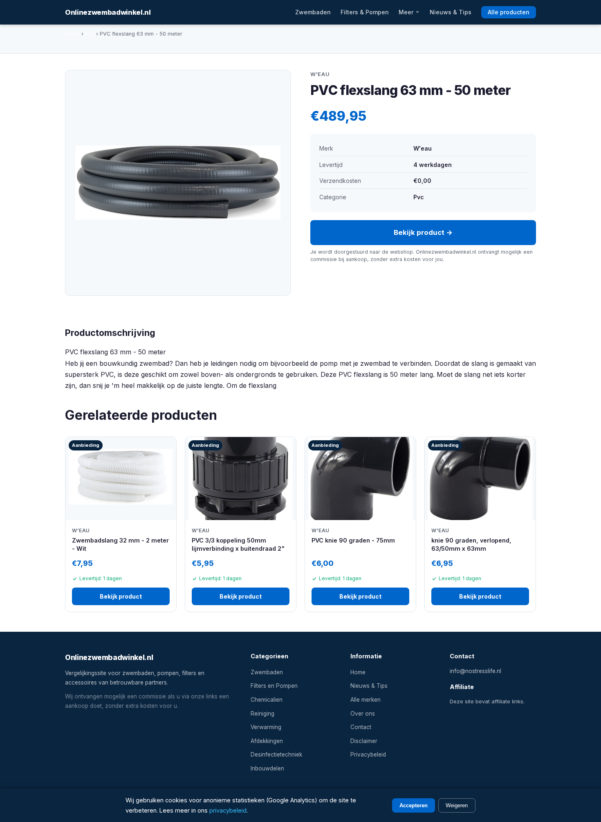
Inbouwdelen (267, 768)
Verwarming (266, 727)
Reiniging (262, 713)
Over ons (362, 713)
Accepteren (413, 805)
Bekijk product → (423, 232)
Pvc (89, 34)
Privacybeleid (368, 754)
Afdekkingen (267, 741)
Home (72, 34)
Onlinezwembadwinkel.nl (108, 12)
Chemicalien (267, 699)
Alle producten (508, 12)
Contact (360, 727)
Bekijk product (121, 596)
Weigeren (457, 805)
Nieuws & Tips (450, 12)
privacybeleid (228, 810)
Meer (407, 12)
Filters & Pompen (365, 12)
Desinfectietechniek (276, 754)
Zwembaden (313, 12)
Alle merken (365, 699)
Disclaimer (363, 741)
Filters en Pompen (274, 685)
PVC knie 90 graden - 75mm (353, 540)
